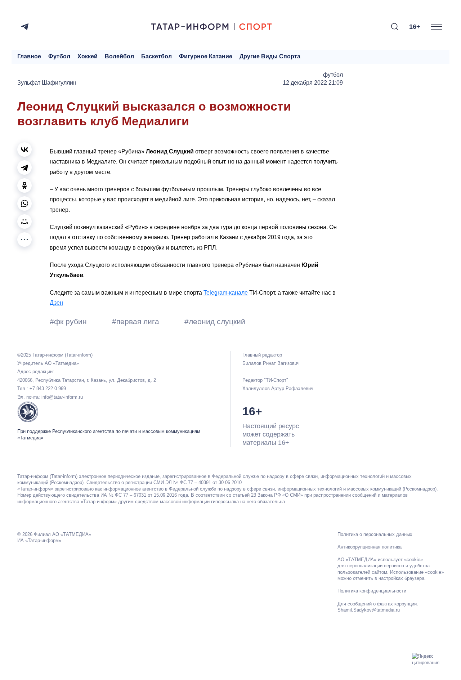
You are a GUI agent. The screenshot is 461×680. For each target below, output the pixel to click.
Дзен (56, 303)
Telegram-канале (225, 293)
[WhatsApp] (24, 203)
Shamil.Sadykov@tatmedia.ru (368, 610)
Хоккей (87, 56)
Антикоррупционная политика (369, 547)
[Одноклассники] (24, 185)
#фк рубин (69, 321)
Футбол (59, 56)
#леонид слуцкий (214, 321)
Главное (29, 56)
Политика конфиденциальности (371, 591)
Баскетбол (156, 56)
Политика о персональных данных (374, 534)
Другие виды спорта (270, 56)
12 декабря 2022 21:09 (313, 83)
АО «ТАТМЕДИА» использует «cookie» (380, 559)
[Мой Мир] (24, 221)
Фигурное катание (205, 56)
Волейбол (119, 56)
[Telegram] (24, 26)
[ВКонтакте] (24, 149)
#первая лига (136, 321)
